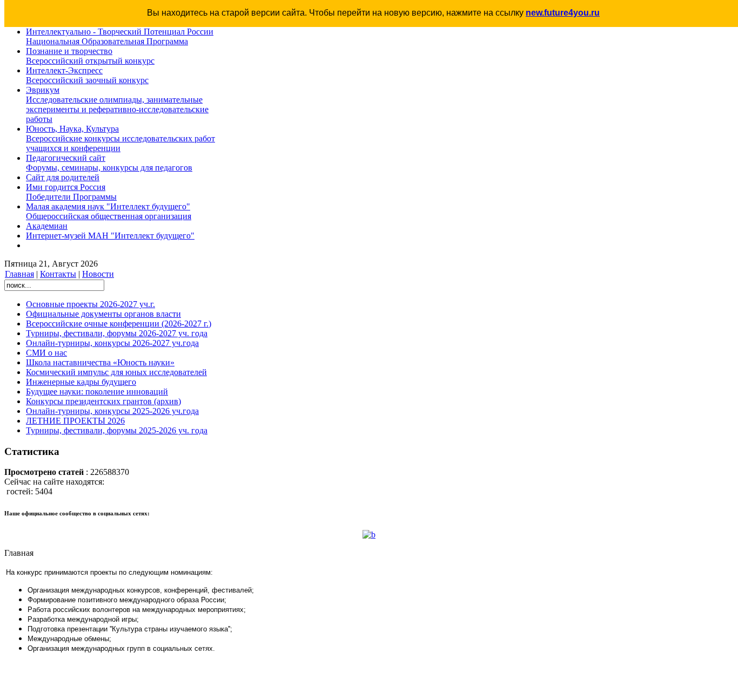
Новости (98, 273)
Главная (19, 273)
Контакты (58, 273)
